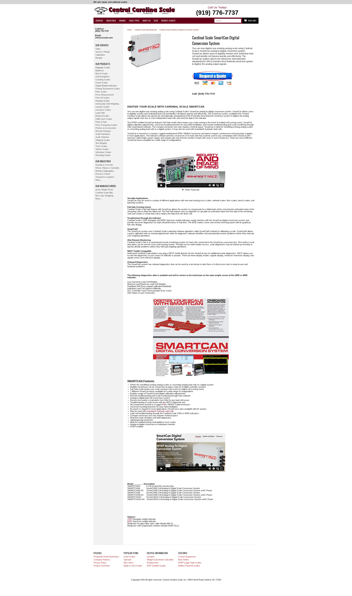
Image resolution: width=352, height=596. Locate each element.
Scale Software (102, 137)
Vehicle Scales (102, 149)
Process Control (102, 174)
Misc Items (129, 563)
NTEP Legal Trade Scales (189, 563)
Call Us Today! (217, 11)
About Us (147, 20)
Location (150, 557)
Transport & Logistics (104, 177)
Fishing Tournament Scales (107, 89)
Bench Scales (101, 73)
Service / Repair (102, 52)
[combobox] (227, 21)
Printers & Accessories (105, 128)
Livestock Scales (103, 110)
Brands (122, 20)
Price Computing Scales (106, 125)
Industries (111, 20)
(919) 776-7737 (102, 31)
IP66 (164, 404)
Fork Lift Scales (102, 98)
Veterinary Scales (103, 152)
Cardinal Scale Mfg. (104, 193)
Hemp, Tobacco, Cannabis (107, 168)
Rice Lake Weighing (104, 196)
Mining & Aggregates (104, 171)
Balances (99, 70)
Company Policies (102, 560)
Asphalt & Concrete (104, 165)
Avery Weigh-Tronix (104, 190)
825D (129, 521)
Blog (156, 20)
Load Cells (100, 113)
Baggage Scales (102, 67)
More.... (98, 199)
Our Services (102, 45)
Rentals (98, 58)
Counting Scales (102, 80)
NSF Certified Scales (156, 566)
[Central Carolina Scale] (135, 11)
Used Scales (129, 557)
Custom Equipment (187, 557)
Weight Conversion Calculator (160, 560)
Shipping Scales (102, 140)
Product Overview (102, 566)
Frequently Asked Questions (106, 557)
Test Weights (101, 143)
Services (99, 20)
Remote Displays (103, 131)
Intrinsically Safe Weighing (107, 104)
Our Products (102, 64)
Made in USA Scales (133, 566)
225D (129, 519)
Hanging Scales (102, 101)
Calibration (100, 55)
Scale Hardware (102, 134)
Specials (127, 560)
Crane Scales (101, 83)
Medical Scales (102, 116)
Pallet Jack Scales (103, 119)
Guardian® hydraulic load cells (160, 411)
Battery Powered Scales (189, 566)
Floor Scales (101, 92)
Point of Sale (101, 122)
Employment (152, 563)
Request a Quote (168, 20)
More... (98, 180)
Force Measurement (104, 95)
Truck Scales (101, 146)
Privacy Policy (100, 563)
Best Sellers (183, 560)
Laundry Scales (102, 107)
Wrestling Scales (103, 155)
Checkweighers (102, 76)
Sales (98, 49)
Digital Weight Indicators (106, 86)
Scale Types (134, 20)
